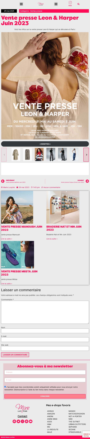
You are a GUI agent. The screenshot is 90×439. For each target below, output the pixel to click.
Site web (4, 345)
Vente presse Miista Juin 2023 (19, 273)
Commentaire (7, 299)
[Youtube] (30, 421)
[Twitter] (18, 421)
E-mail (3, 336)
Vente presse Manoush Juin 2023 (21, 228)
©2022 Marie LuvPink (8, 437)
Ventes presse (36, 11)
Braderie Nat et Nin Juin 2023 (63, 228)
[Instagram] (22, 421)
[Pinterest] (26, 421)
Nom (3, 327)
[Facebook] (14, 421)
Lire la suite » (6, 239)
